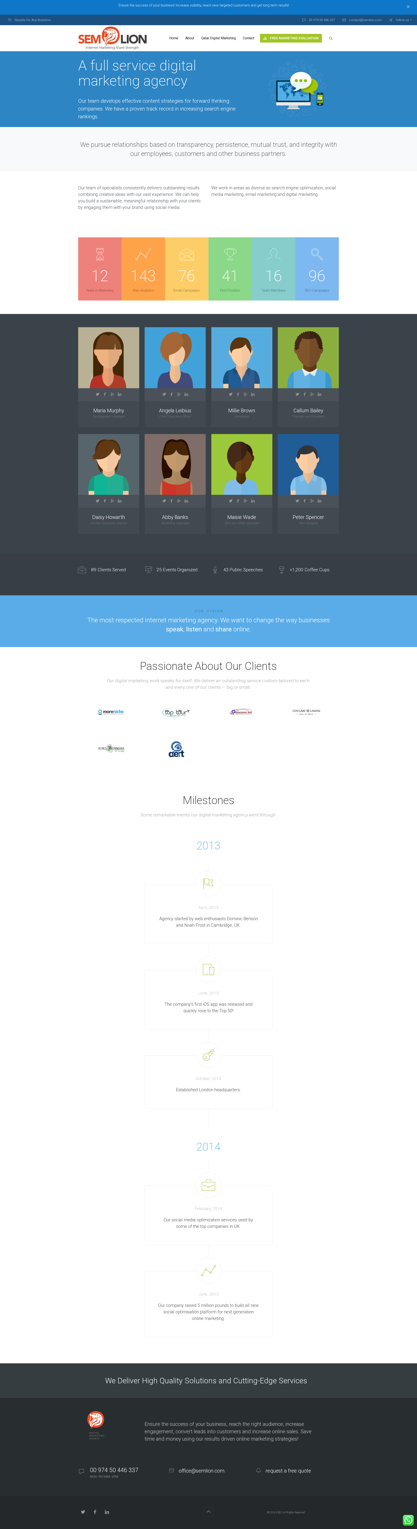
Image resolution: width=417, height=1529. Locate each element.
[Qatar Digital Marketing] (112, 38)
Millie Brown (241, 411)
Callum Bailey (308, 411)
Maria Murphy (108, 411)
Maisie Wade (241, 517)
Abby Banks (175, 517)
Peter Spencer (308, 517)
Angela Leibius (175, 411)
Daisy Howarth (108, 517)
